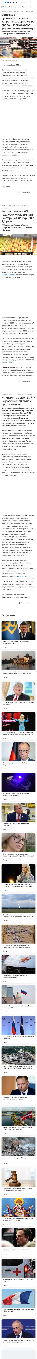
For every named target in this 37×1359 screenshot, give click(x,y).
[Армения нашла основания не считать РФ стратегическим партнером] (18, 1333)
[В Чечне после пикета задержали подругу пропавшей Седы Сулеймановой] (18, 847)
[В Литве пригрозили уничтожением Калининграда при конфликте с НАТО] (18, 665)
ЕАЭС (11, 362)
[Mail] (6, 2)
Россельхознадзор (9, 275)
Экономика (29, 11)
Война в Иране (22, 7)
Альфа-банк (19, 576)
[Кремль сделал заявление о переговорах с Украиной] (18, 696)
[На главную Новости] (12, 2)
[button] (18, 47)
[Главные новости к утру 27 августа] (18, 1151)
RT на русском (18, 11)
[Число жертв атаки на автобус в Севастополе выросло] (18, 969)
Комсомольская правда (21, 205)
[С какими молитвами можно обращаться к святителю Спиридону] (18, 1212)
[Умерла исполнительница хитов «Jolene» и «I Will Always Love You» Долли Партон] (18, 726)
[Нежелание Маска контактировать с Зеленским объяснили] (18, 1242)
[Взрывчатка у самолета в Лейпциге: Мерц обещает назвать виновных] (18, 756)
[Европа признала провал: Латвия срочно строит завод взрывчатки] (18, 1121)
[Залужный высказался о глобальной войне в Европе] (18, 635)
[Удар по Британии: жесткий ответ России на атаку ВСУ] (18, 999)
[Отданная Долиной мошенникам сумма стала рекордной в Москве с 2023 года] (18, 878)
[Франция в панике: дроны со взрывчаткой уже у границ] (18, 1303)
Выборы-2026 (8, 7)
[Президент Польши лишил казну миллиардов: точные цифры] (18, 1090)
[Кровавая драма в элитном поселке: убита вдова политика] (18, 787)
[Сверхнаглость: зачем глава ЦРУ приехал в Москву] (18, 1030)
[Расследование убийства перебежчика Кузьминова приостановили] (18, 1182)
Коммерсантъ (19, 394)
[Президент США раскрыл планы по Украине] (18, 817)
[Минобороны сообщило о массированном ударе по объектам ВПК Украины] (18, 908)
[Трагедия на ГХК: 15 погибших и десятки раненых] (18, 1273)
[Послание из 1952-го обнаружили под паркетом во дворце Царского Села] (18, 939)
